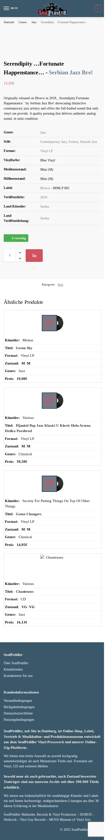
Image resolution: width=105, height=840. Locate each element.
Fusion (73, 142)
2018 (43, 197)
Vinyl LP (46, 151)
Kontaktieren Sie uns (18, 676)
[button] (97, 8)
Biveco (45, 188)
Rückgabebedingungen (19, 707)
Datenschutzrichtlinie (18, 713)
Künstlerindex (13, 669)
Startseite (9, 22)
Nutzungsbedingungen (19, 719)
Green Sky (24, 348)
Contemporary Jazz (53, 142)
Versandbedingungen (18, 700)
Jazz (34, 22)
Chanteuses (25, 591)
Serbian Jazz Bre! (71, 72)
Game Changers (29, 514)
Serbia (44, 206)
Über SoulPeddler (16, 663)
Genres (23, 22)
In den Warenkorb (34, 257)
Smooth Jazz (88, 142)
